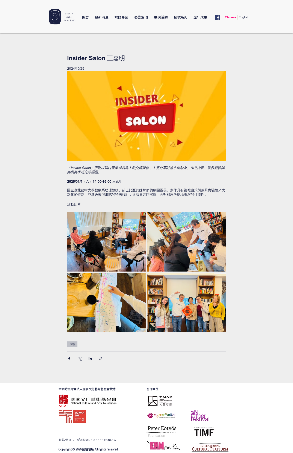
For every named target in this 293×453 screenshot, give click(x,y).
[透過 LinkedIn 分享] (90, 359)
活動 (72, 344)
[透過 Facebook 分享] (69, 359)
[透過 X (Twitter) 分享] (80, 359)
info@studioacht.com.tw (96, 440)
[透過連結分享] (101, 359)
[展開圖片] (106, 242)
